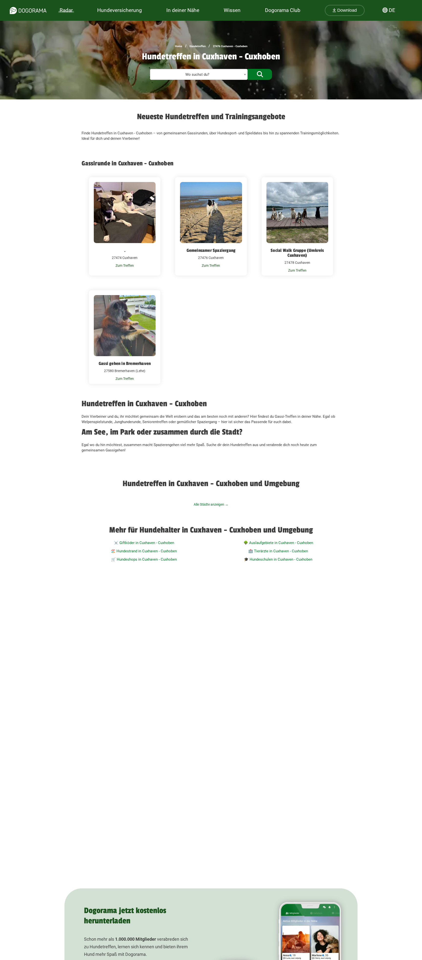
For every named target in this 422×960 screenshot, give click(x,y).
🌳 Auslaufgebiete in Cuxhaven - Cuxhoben (278, 543)
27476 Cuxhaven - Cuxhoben (230, 46)
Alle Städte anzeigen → (211, 504)
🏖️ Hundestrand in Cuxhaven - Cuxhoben (144, 551)
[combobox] (199, 74)
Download (346, 10)
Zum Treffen (125, 265)
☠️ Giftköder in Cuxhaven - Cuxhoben (144, 543)
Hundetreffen (198, 46)
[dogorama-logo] (28, 10)
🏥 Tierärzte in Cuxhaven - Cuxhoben (278, 551)
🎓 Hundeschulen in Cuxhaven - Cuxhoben (278, 559)
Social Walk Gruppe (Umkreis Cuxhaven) (297, 253)
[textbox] (198, 74)
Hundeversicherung (119, 10)
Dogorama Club (282, 10)
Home (178, 46)
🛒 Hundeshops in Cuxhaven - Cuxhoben (144, 559)
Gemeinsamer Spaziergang (211, 250)
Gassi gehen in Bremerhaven (125, 363)
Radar (66, 10)
